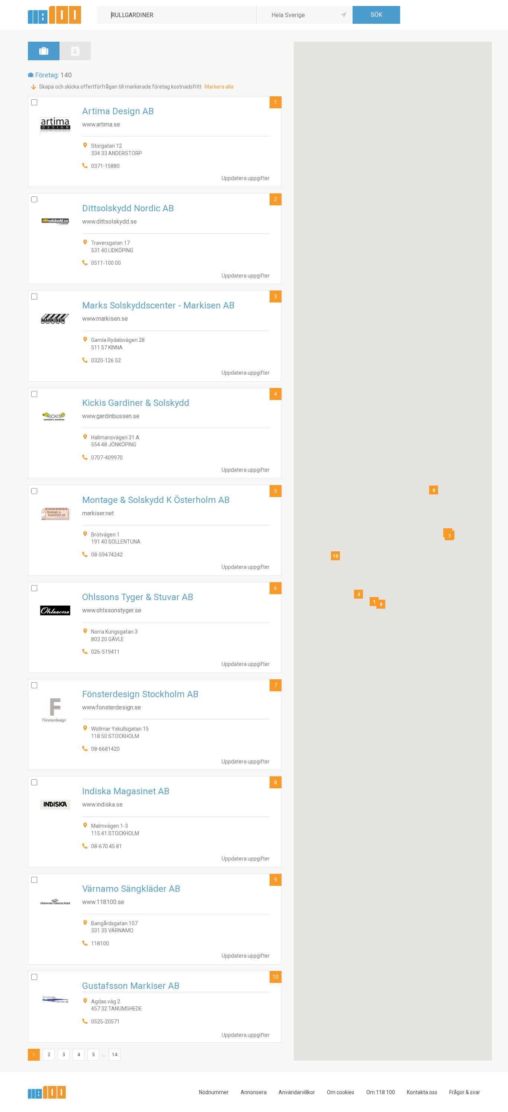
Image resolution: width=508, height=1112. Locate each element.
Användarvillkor (297, 1092)
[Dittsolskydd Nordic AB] (155, 238)
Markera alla (219, 87)
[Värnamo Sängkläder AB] (155, 919)
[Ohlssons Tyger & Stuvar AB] (155, 627)
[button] (374, 601)
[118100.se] (54, 8)
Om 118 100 (380, 1092)
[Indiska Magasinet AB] (155, 821)
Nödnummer (214, 1092)
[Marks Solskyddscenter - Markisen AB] (155, 336)
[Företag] (44, 51)
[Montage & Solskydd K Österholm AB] (155, 530)
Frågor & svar (464, 1092)
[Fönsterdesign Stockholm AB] (155, 724)
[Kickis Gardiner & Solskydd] (155, 433)
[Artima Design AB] (155, 141)
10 (276, 977)
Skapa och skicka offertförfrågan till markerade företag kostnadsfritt (120, 87)
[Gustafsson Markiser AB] (155, 1006)
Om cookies (340, 1092)
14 (114, 1054)
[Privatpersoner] (75, 51)
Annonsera (254, 1092)
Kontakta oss (422, 1092)
